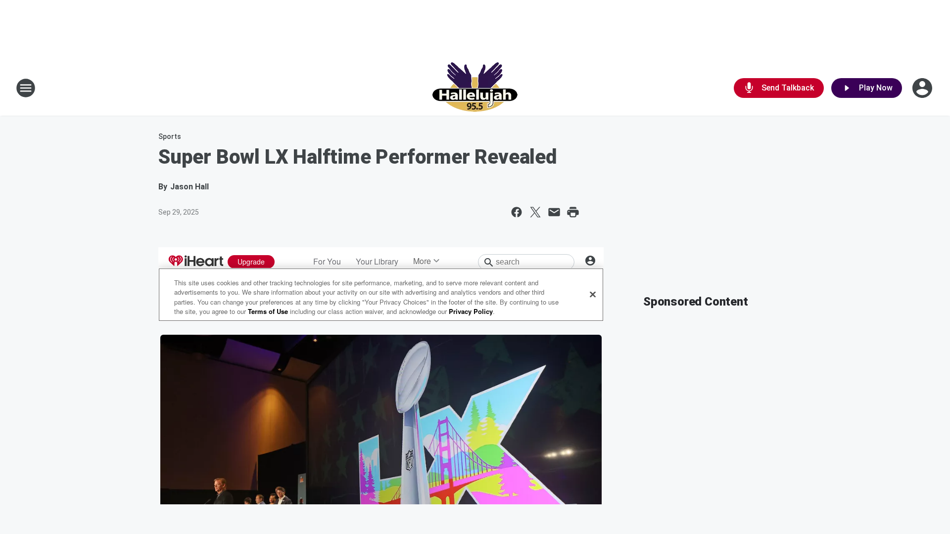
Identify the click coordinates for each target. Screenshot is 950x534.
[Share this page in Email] (554, 212)
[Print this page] (573, 212)
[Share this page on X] (535, 212)
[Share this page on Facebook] (516, 212)
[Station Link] (475, 88)
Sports (169, 136)
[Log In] (923, 88)
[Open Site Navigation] (26, 88)
